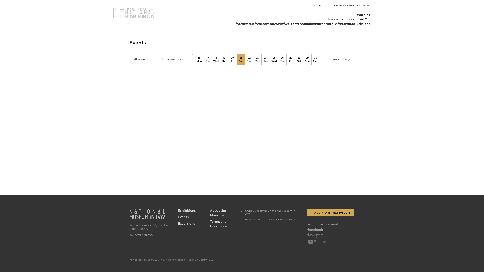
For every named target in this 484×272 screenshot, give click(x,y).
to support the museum (331, 212)
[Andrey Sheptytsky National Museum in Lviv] (151, 214)
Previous (192, 59)
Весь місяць (341, 59)
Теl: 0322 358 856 (141, 235)
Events (183, 217)
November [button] (174, 59)
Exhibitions (187, 210)
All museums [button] (142, 59)
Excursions (186, 223)
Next (321, 59)
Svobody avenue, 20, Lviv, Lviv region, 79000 (149, 227)
